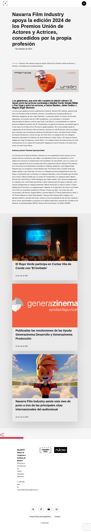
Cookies (57, 516)
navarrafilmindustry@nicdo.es (27, 490)
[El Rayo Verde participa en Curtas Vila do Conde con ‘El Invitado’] (45, 248)
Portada (15, 63)
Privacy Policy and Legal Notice (40, 516)
